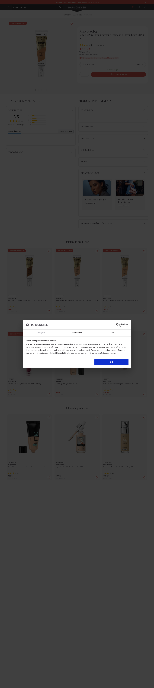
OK (111, 362)
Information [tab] (77, 333)
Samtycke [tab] (41, 333)
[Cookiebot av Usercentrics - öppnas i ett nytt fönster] (117, 325)
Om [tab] (113, 333)
